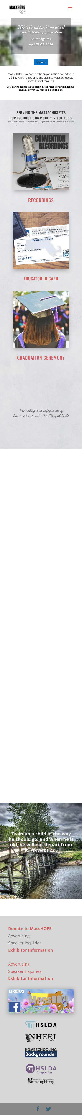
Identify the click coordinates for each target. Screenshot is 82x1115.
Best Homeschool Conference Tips (36, 747)
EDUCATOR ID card (41, 278)
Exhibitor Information (30, 950)
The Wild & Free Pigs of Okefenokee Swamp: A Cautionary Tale (36, 636)
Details (41, 62)
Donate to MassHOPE (29, 928)
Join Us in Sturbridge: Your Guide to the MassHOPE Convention (39, 518)
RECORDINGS (41, 200)
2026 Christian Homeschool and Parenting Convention (41, 30)
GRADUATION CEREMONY (41, 357)
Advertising (19, 964)
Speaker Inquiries (24, 971)
